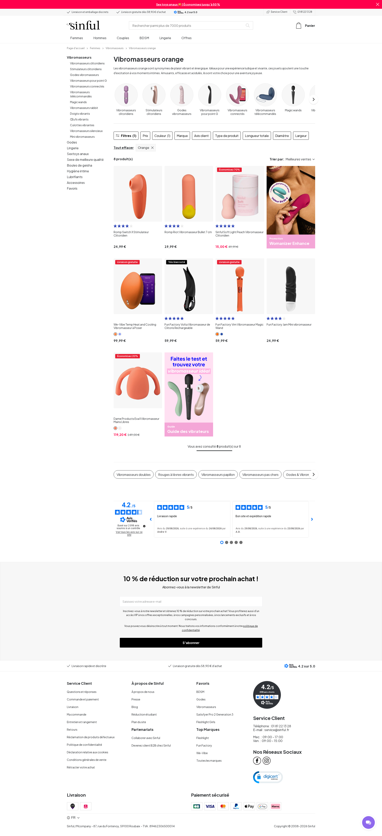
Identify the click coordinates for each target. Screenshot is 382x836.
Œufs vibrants (79, 119)
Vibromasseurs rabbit (84, 108)
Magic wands (78, 102)
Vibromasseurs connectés (87, 86)
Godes (72, 142)
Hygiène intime (78, 171)
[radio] (115, 226)
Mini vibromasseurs (82, 136)
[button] (377, 4)
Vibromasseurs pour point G (88, 80)
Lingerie (73, 148)
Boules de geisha (79, 165)
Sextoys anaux (78, 154)
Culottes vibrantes (82, 125)
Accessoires (76, 182)
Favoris (72, 188)
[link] (76, 48)
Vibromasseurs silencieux (86, 131)
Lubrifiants (75, 177)
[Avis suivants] (312, 519)
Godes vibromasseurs (84, 75)
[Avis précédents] (151, 519)
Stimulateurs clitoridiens (86, 69)
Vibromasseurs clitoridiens (87, 63)
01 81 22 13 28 (304, 11)
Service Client (279, 11)
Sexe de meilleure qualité (85, 159)
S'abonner (191, 643)
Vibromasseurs (79, 57)
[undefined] (144, 526)
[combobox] (187, 25)
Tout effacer (124, 147)
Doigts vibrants (80, 113)
